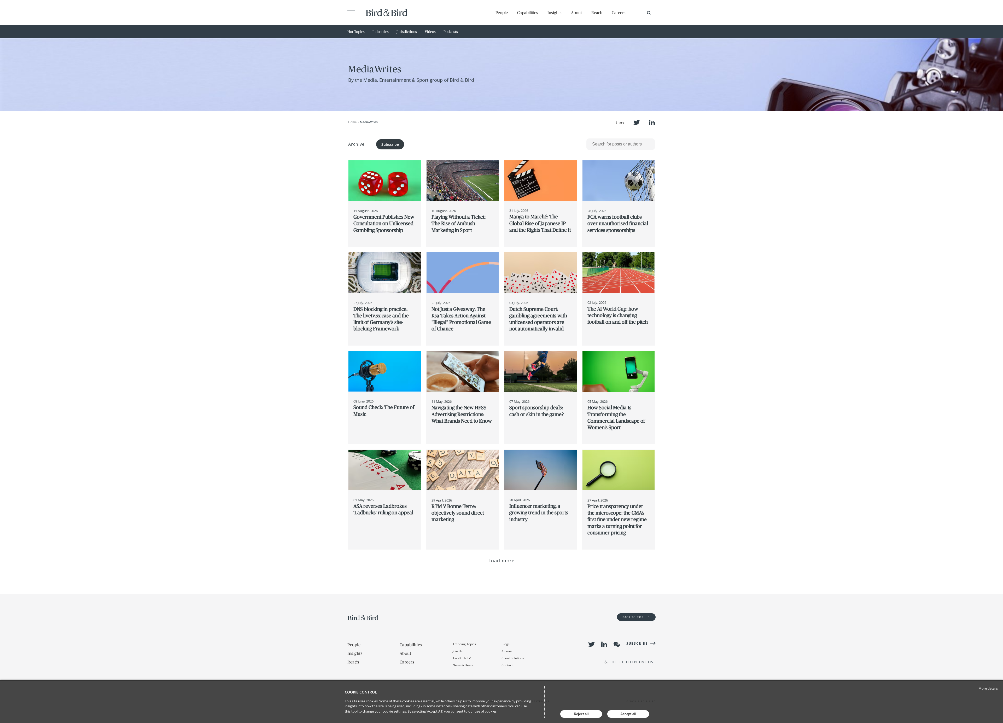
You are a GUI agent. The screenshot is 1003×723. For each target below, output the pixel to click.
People (501, 12)
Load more (501, 560)
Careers (619, 12)
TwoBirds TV (462, 658)
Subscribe (390, 144)
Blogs (505, 644)
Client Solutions (512, 658)
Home (352, 122)
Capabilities (527, 12)
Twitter (636, 122)
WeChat (617, 644)
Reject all (581, 714)
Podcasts (451, 32)
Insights (554, 12)
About (576, 12)
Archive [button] (356, 144)
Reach (596, 12)
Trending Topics (464, 644)
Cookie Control (361, 692)
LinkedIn (652, 122)
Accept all (628, 714)
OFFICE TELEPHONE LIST (634, 662)
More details (988, 688)
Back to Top (633, 617)
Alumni (506, 651)
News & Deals (463, 665)
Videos (430, 32)
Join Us (458, 651)
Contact (507, 665)
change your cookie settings (384, 711)
